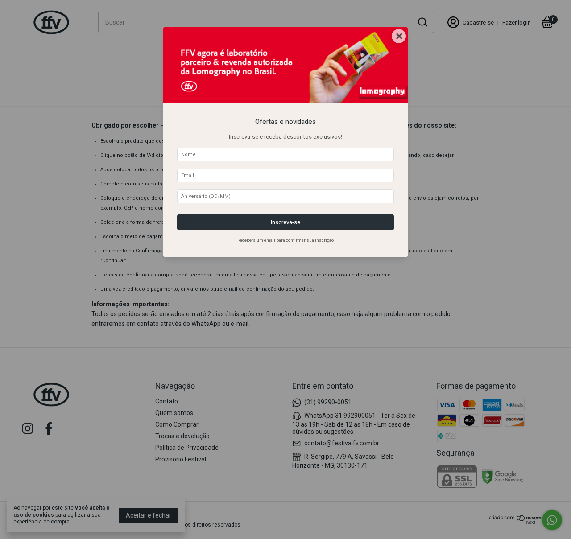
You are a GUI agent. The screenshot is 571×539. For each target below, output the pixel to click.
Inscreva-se (285, 222)
